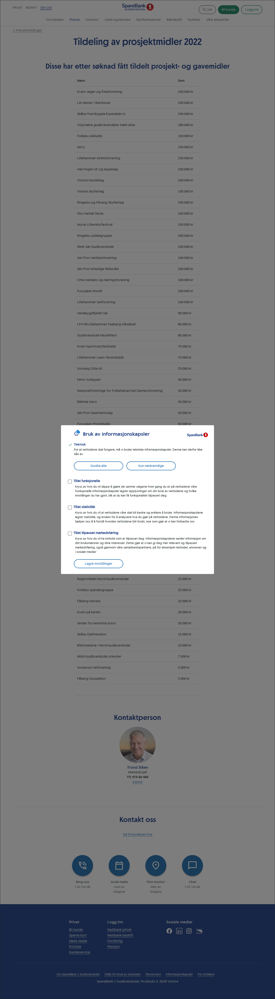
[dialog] (137, 499)
